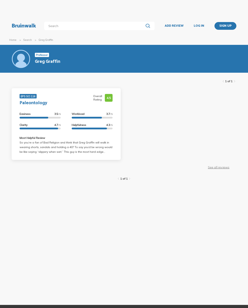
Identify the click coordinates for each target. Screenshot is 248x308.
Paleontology (33, 103)
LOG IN (199, 25)
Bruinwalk (24, 26)
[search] (94, 26)
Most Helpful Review (32, 138)
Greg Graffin (46, 39)
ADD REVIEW (174, 25)
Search (27, 39)
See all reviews (218, 167)
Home (12, 39)
